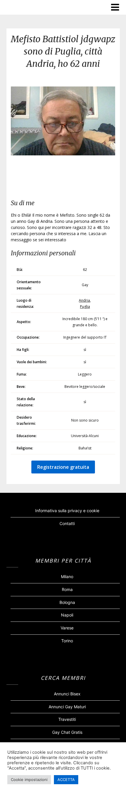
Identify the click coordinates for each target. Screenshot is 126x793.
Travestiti (67, 719)
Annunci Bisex (67, 693)
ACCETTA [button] (66, 779)
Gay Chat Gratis (67, 732)
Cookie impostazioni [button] (29, 779)
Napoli (67, 614)
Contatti (67, 523)
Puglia (85, 306)
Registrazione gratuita (63, 467)
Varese (67, 627)
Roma (67, 589)
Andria (84, 300)
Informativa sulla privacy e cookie (67, 510)
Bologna (67, 602)
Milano (67, 576)
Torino (67, 640)
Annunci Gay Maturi (67, 706)
